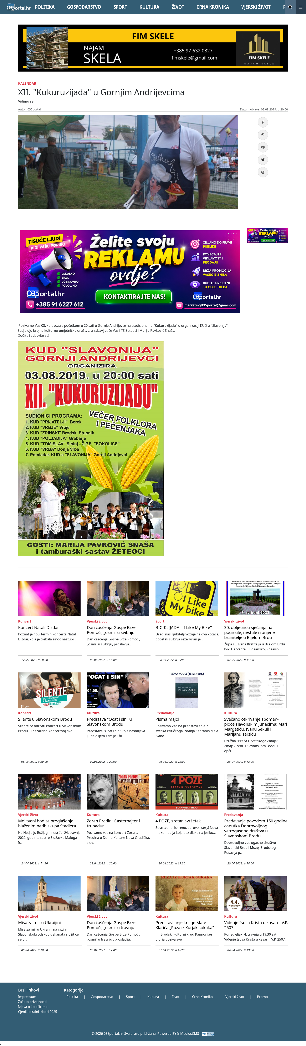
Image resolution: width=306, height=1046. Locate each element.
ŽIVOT (178, 6)
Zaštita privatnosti (32, 1001)
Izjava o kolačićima (32, 1006)
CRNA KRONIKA (213, 6)
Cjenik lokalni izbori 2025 (37, 1011)
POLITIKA (45, 6)
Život (175, 996)
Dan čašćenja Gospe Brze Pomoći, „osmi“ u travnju (111, 925)
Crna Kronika (202, 996)
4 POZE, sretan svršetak (178, 821)
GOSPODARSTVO (84, 6)
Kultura (153, 996)
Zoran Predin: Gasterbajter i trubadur (113, 823)
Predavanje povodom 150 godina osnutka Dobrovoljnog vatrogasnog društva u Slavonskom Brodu (255, 828)
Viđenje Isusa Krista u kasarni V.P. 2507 (256, 925)
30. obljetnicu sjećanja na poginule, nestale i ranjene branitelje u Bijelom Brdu (249, 632)
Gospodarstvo (102, 996)
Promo (262, 996)
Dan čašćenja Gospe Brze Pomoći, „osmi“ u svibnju (111, 630)
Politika (72, 996)
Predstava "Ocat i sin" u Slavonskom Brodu (109, 721)
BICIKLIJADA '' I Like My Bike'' (183, 627)
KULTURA (149, 6)
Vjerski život (234, 996)
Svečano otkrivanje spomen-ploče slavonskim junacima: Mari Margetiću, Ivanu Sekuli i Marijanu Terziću (255, 726)
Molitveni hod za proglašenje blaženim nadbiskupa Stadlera (47, 823)
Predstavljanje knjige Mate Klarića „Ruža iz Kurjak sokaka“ (184, 925)
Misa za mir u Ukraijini (39, 922)
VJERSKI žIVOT (256, 6)
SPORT (120, 6)
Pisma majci (167, 719)
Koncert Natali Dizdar (38, 627)
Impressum (27, 996)
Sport (130, 996)
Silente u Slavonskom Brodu (45, 719)
